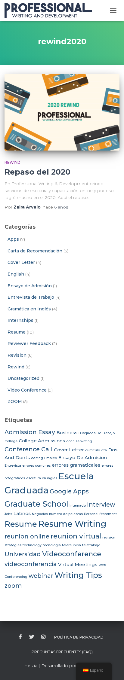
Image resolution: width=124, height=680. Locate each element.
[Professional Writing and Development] (50, 10)
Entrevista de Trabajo (31, 297)
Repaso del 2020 (37, 171)
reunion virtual (76, 536)
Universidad (23, 554)
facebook (20, 637)
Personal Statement (100, 514)
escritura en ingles (41, 478)
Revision (17, 355)
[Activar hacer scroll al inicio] (112, 667)
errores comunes (36, 466)
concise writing (79, 441)
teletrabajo (91, 545)
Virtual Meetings (77, 564)
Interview (101, 504)
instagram (43, 637)
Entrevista (13, 466)
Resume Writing (72, 524)
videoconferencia (31, 564)
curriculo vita (96, 450)
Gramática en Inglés (29, 309)
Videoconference (71, 554)
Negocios (40, 514)
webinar (41, 575)
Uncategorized (23, 378)
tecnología (52, 545)
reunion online (27, 536)
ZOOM (15, 401)
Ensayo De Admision (82, 457)
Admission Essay (30, 432)
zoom (13, 585)
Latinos (22, 513)
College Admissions (42, 441)
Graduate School (36, 503)
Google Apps (69, 491)
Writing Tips (78, 575)
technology (32, 545)
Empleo (50, 458)
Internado (78, 506)
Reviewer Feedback (29, 343)
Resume (17, 332)
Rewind (12, 162)
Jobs (8, 514)
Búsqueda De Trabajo (97, 433)
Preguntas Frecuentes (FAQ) (62, 652)
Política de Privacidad (79, 637)
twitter (31, 637)
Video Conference (27, 390)
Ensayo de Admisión (30, 285)
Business (66, 432)
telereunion (71, 545)
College (11, 441)
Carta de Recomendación (35, 251)
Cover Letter (21, 262)
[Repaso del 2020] (62, 112)
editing (37, 458)
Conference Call (29, 449)
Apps (13, 239)
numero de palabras (66, 514)
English (16, 274)
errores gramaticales (76, 465)
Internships (20, 320)
